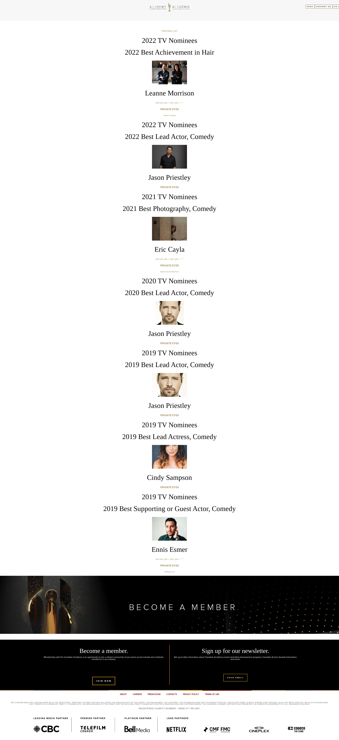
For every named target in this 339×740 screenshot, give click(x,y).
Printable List (170, 31)
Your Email (235, 677)
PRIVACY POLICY (191, 694)
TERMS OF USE (212, 694)
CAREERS (137, 694)
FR (335, 7)
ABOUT (123, 694)
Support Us (323, 7)
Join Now (104, 680)
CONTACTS (171, 694)
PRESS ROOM (154, 694)
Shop (310, 7)
